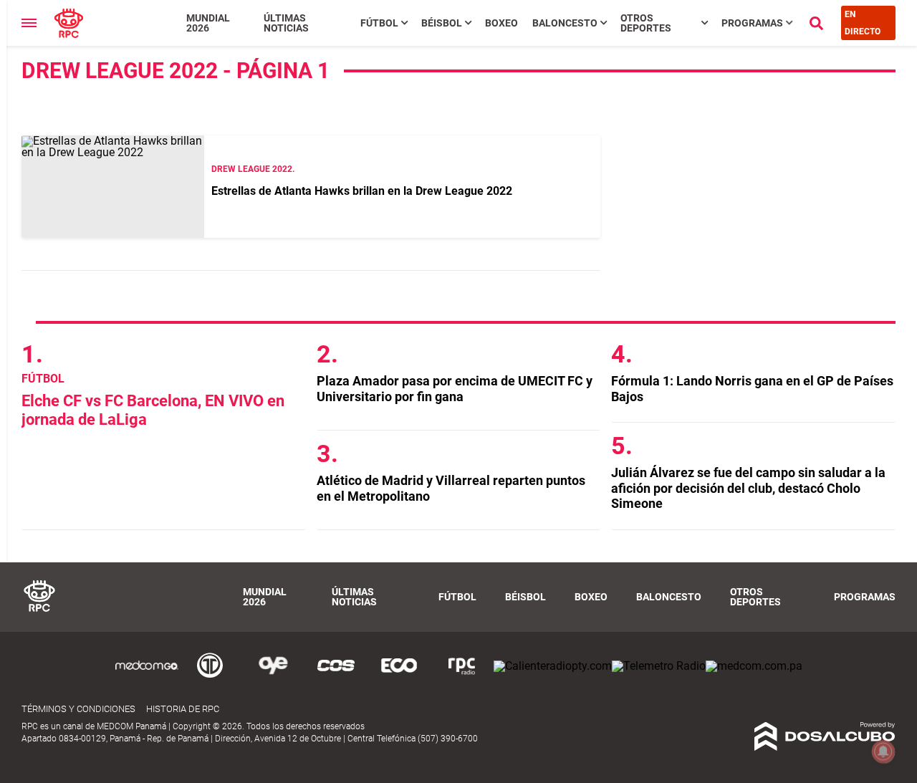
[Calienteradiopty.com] (553, 666)
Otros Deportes (645, 23)
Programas (752, 23)
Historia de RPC (182, 708)
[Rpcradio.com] (462, 676)
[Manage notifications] (883, 751)
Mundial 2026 (208, 23)
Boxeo (501, 23)
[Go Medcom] (146, 676)
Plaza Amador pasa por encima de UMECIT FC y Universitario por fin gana (454, 388)
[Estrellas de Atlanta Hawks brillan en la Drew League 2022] (112, 186)
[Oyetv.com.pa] (272, 676)
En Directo (862, 23)
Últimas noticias (286, 23)
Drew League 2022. (252, 169)
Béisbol (441, 23)
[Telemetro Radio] (659, 666)
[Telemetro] (209, 676)
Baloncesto (564, 23)
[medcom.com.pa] (754, 666)
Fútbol (379, 23)
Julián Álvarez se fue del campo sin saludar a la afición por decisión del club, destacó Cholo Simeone (748, 488)
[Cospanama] (336, 676)
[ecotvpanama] (399, 676)
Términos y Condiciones (78, 708)
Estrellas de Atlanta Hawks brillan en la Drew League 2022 (361, 191)
